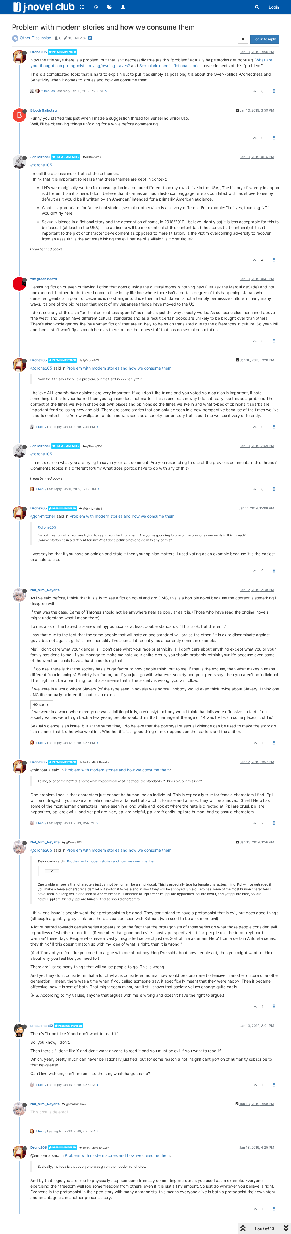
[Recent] (96, 7)
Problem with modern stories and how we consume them (118, 368)
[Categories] (82, 7)
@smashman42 (75, 1104)
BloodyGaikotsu (43, 110)
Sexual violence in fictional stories (170, 65)
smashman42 (41, 1025)
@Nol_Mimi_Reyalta (95, 762)
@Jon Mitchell (92, 508)
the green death (43, 279)
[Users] (123, 7)
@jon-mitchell (42, 516)
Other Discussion (35, 37)
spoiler (44, 704)
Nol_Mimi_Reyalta (45, 590)
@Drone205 (94, 157)
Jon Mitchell (40, 157)
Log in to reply (264, 39)
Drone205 (38, 52)
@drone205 (41, 164)
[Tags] (109, 7)
